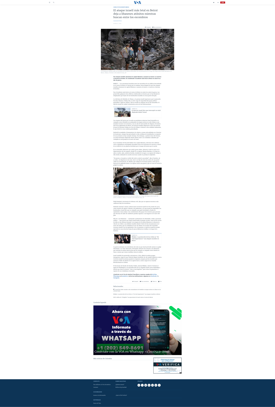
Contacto (95, 387)
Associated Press (117, 20)
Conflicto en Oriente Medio (121, 7)
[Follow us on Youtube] (145, 385)
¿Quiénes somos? (119, 384)
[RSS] (149, 385)
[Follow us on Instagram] (159, 385)
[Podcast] (152, 385)
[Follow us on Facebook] (139, 385)
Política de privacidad (120, 387)
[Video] (214, 2)
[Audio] (218, 2)
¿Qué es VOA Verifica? (121, 395)
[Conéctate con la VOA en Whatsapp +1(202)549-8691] (137, 330)
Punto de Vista (97, 403)
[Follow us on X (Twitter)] (142, 385)
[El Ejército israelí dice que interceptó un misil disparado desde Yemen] (122, 112)
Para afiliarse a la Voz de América (102, 384)
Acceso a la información (99, 395)
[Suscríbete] (155, 385)
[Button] (148, 27)
